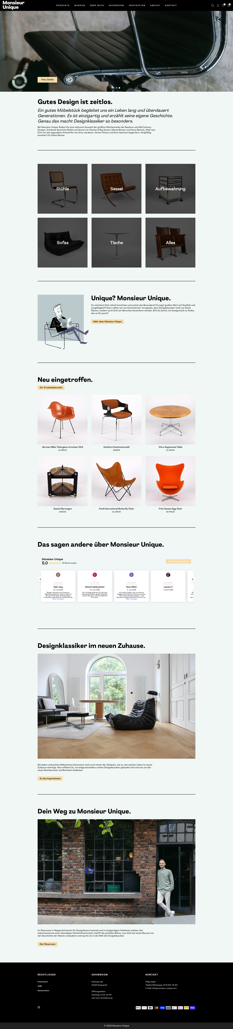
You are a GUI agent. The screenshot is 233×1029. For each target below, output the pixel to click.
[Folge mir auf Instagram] (39, 1007)
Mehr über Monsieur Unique (107, 321)
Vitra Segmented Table (170, 447)
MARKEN (79, 5)
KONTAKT (171, 5)
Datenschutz (43, 990)
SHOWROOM (116, 5)
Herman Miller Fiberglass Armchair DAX (62, 447)
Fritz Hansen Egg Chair (170, 508)
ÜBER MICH (97, 5)
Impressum (43, 982)
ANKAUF (155, 5)
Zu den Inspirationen (50, 778)
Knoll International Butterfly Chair (116, 508)
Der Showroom (47, 944)
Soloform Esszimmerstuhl (116, 447)
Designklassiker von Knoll (55, 79)
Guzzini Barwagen (62, 508)
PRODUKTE (63, 5)
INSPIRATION (137, 5)
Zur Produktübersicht (51, 387)
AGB (40, 986)
